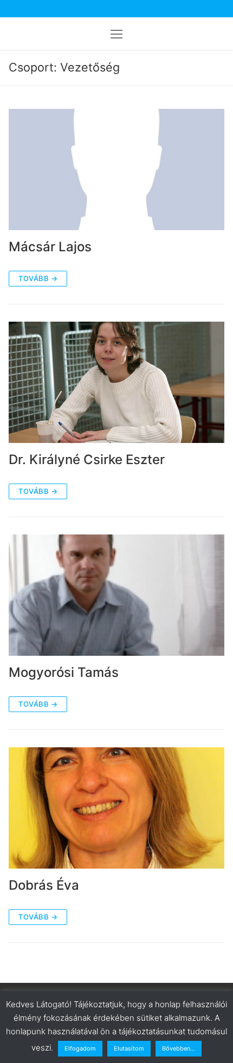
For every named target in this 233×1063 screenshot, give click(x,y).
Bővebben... (178, 1048)
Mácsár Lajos (50, 247)
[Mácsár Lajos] (116, 169)
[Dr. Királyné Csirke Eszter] (116, 382)
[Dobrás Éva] (116, 808)
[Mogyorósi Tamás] (116, 595)
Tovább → (37, 278)
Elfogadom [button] (80, 1048)
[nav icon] (116, 33)
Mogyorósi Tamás (64, 672)
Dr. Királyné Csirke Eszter (87, 459)
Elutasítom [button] (129, 1048)
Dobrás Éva (44, 885)
